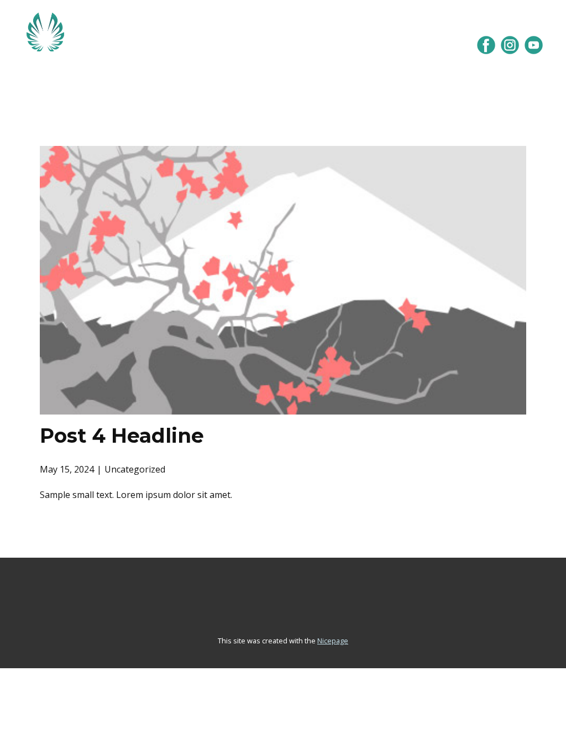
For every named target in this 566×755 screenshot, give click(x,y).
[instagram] (510, 45)
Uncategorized (134, 469)
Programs (242, 75)
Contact (396, 75)
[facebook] (486, 45)
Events (321, 75)
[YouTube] (534, 45)
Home (165, 75)
